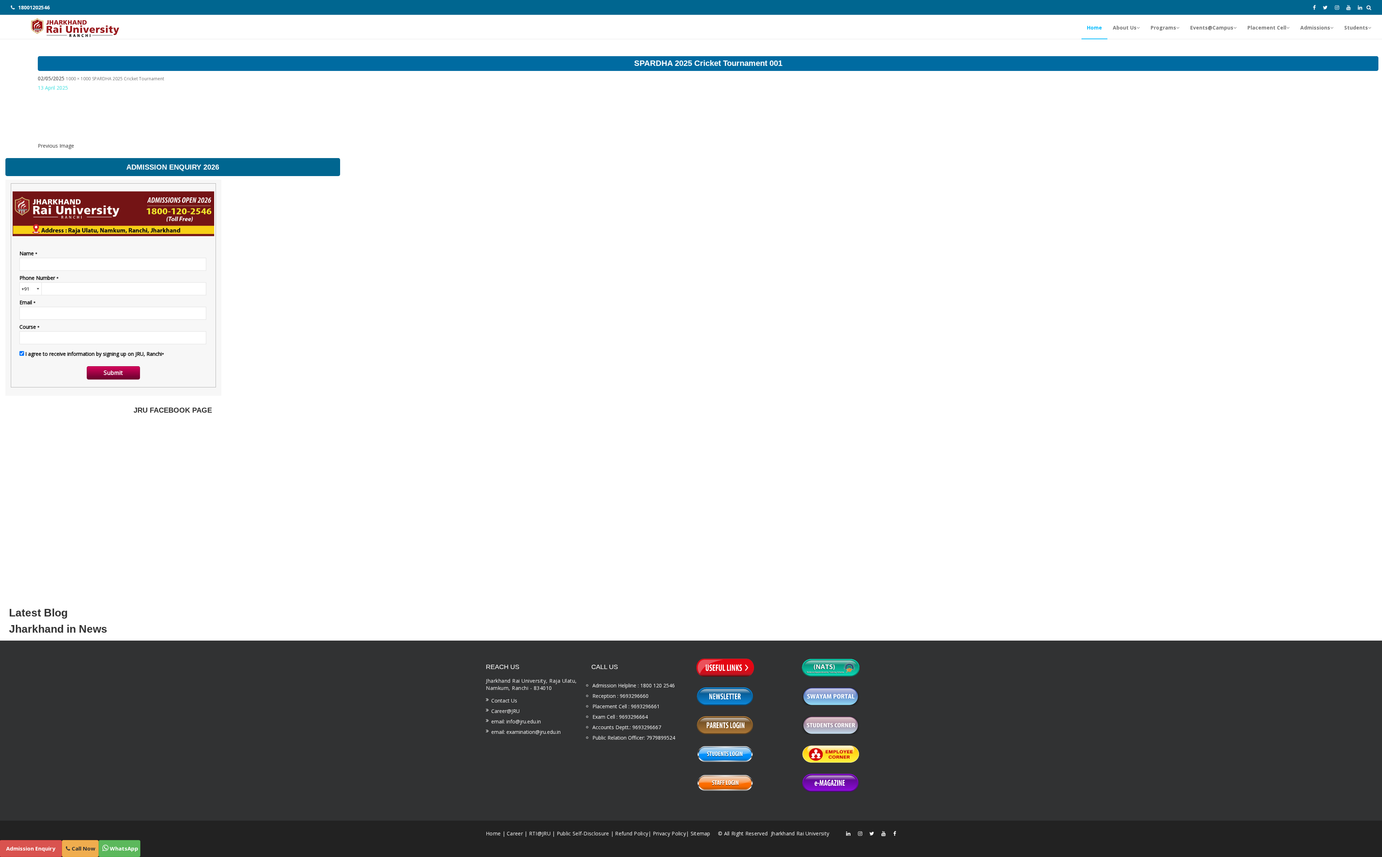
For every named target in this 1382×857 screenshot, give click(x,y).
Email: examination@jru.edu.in (526, 731)
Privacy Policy (669, 833)
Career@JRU (505, 711)
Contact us (504, 700)
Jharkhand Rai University (799, 833)
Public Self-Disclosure (583, 833)
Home (493, 833)
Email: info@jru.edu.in (516, 721)
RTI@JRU (540, 833)
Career (515, 833)
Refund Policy (631, 833)
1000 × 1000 (78, 79)
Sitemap (700, 833)
